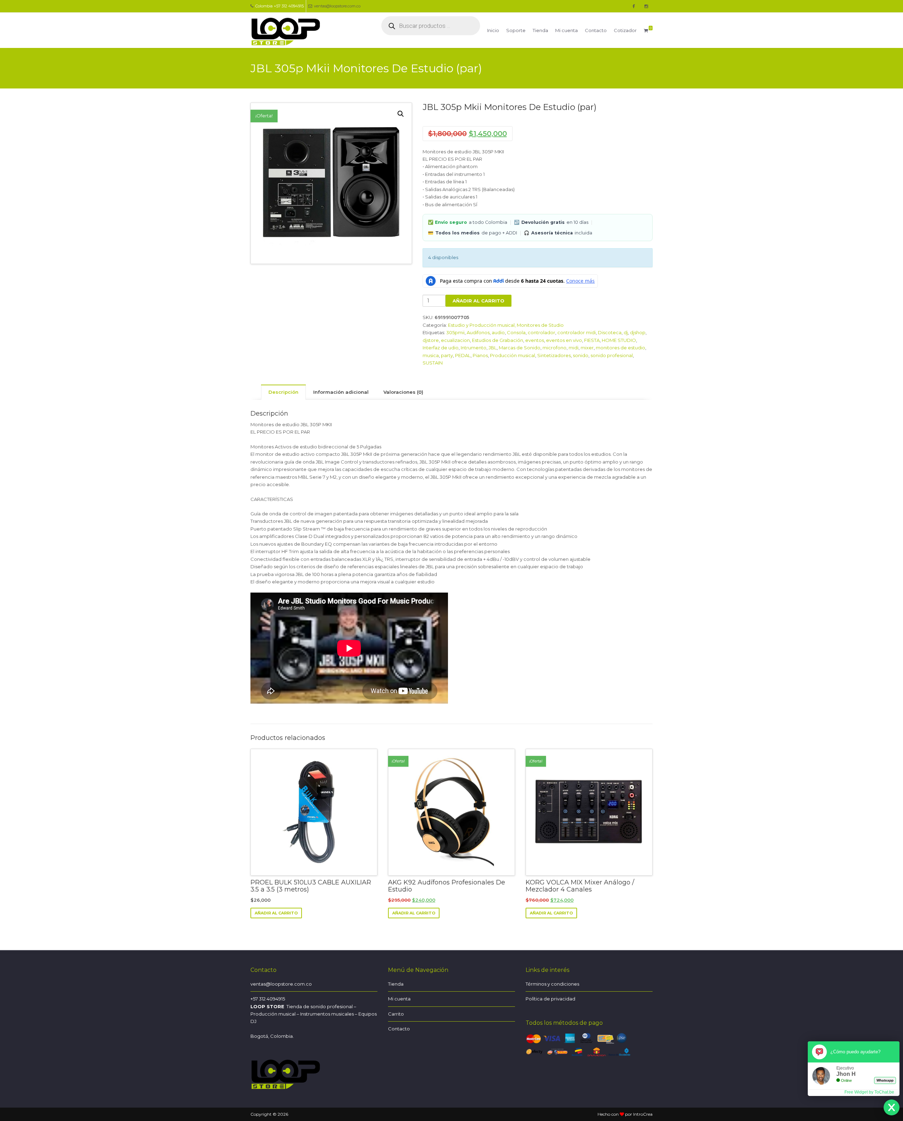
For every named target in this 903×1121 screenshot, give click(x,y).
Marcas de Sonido (519, 347)
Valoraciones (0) (403, 392)
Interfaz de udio (441, 347)
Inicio (493, 30)
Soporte (516, 30)
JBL (493, 347)
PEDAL (463, 355)
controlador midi (576, 332)
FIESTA (592, 340)
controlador (541, 332)
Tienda (540, 30)
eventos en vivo (564, 340)
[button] (400, 114)
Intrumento (473, 347)
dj (626, 332)
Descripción (283, 392)
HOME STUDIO (619, 340)
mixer (587, 347)
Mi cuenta (566, 30)
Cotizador (625, 30)
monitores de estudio (620, 347)
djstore (431, 340)
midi (573, 347)
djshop (638, 332)
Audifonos (478, 332)
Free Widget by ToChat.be (869, 1092)
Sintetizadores (554, 355)
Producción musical (512, 355)
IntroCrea (643, 1114)
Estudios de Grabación (497, 340)
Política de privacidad (550, 998)
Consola (516, 332)
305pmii (455, 332)
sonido (580, 355)
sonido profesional (611, 355)
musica (431, 355)
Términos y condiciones (552, 984)
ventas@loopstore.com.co (337, 6)
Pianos (480, 355)
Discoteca (610, 332)
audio (498, 332)
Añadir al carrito (478, 301)
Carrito (396, 1014)
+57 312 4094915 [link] (267, 998)
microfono (554, 347)
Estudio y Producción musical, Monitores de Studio (506, 325)
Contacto (596, 30)
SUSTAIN (433, 363)
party (447, 355)
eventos (534, 340)
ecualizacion (455, 340)
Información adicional (341, 392)
